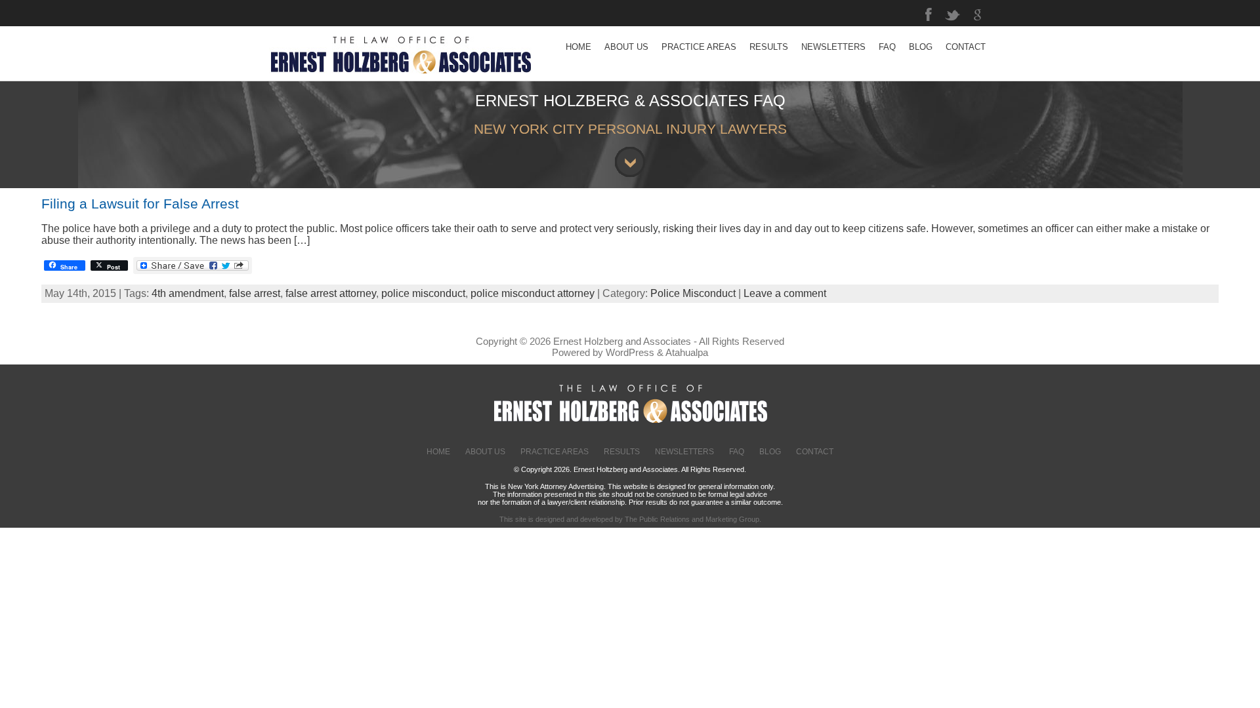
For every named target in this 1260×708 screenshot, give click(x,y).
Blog (770, 451)
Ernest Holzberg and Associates (622, 341)
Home (438, 451)
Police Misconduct (693, 293)
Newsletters (684, 451)
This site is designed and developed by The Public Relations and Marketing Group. (630, 519)
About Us (485, 451)
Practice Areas (554, 451)
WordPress (630, 352)
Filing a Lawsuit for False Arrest (140, 203)
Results (622, 451)
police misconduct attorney (533, 293)
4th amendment (188, 293)
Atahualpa (686, 352)
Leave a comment (785, 293)
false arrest (254, 293)
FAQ (736, 451)
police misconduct (423, 293)
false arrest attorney (330, 293)
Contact (814, 451)
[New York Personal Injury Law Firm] (400, 77)
